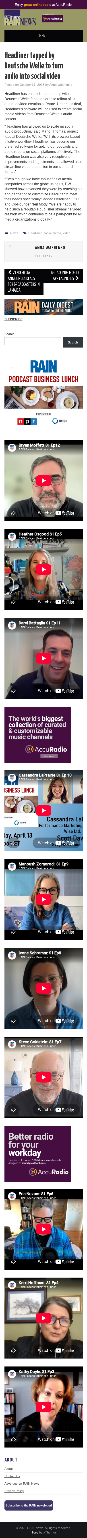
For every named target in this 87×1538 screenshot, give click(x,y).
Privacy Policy (14, 1491)
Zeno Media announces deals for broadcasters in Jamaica (24, 282)
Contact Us (12, 1476)
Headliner (35, 233)
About (8, 1468)
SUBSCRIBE (13, 319)
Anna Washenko (60, 84)
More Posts (43, 256)
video (66, 233)
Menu (43, 36)
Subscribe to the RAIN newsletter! (29, 1505)
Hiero (34, 1532)
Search (9, 334)
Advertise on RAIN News (21, 1483)
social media (52, 233)
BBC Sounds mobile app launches (65, 276)
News (14, 233)
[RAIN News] (43, 17)
